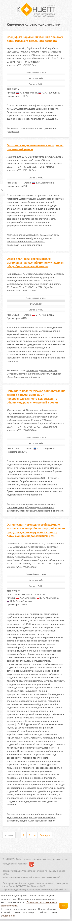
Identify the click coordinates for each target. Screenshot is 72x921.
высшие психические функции (23, 238)
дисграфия (32, 235)
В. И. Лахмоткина (44, 182)
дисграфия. (13, 131)
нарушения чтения (28, 373)
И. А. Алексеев (27, 597)
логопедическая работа (42, 817)
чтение (30, 128)
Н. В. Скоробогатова (20, 601)
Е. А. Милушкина (45, 448)
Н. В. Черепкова (28, 92)
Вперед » (45, 835)
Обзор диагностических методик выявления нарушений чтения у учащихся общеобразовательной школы (35, 262)
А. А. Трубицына (50, 92)
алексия (44, 373)
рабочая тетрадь (44, 814)
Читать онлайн (36, 78)
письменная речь (49, 235)
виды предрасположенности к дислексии (41, 510)
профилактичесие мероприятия (24, 245)
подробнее (8, 915)
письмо (39, 128)
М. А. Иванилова (44, 314)
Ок (63, 905)
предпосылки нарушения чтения (37, 820)
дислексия (50, 128)
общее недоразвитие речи (39, 507)
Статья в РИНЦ (36, 84)
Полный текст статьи (36, 72)
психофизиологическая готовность (26, 241)
